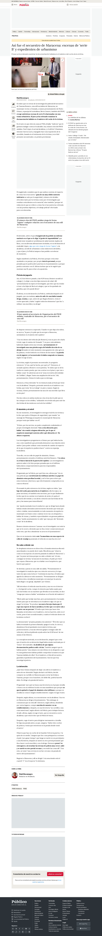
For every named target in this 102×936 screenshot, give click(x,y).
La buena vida (52, 905)
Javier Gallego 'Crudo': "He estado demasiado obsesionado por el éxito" (78, 138)
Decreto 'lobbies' (39, 1)
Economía (80, 31)
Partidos (55, 36)
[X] (22, 928)
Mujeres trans (55, 1)
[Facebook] (19, 928)
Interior (76, 36)
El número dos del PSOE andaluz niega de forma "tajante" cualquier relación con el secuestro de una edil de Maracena (40, 222)
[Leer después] (13, 118)
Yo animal (51, 915)
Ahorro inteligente (53, 911)
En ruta (50, 913)
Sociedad (37, 909)
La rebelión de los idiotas (77, 117)
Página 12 (65, 919)
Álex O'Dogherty (68, 1)
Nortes (64, 909)
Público (19, 902)
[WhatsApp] (26, 932)
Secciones (38, 901)
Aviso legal (65, 925)
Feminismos (44, 31)
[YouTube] (13, 932)
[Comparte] (13, 104)
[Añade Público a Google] (13, 928)
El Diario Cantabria (67, 905)
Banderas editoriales (83, 909)
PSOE (25, 788)
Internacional (35, 31)
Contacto (78, 915)
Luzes (64, 917)
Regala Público (17, 917)
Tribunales (69, 36)
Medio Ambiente (53, 31)
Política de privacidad (68, 929)
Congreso (62, 36)
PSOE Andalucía (17, 788)
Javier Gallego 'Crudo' (78, 1)
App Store (84, 928)
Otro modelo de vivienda (55, 925)
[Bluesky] (26, 928)
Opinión (20, 31)
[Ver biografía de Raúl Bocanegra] (15, 775)
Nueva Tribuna (66, 911)
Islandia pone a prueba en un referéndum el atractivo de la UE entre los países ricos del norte (79, 158)
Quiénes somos (80, 903)
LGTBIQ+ (33, 1)
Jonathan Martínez (75, 119)
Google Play (84, 923)
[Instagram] (29, 928)
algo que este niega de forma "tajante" (43, 246)
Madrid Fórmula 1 (48, 1)
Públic (36, 923)
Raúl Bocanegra (23, 98)
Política (14, 31)
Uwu (50, 907)
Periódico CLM (66, 907)
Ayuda (15, 921)
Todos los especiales (54, 931)
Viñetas (36, 927)
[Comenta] (13, 111)
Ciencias (74, 31)
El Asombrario (66, 913)
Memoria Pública (84, 36)
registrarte (41, 882)
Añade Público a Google (57, 94)
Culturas (68, 31)
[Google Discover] (16, 928)
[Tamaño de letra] (13, 126)
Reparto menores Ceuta (24, 1)
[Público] (24, 5)
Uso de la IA (81, 913)
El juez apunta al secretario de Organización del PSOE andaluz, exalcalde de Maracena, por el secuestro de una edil (39, 316)
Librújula (65, 915)
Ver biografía (59, 775)
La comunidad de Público (21, 919)
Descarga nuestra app (83, 919)
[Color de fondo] (13, 134)
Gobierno (49, 36)
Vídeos (36, 925)
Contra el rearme (53, 927)
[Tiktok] (16, 932)
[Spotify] (22, 932)
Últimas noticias (39, 929)
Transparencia (80, 905)
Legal (64, 922)
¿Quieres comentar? (55, 874)
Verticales (52, 901)
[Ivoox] (29, 932)
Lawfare (51, 923)
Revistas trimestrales (55, 920)
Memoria (61, 31)
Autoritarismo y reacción (55, 929)
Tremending (27, 31)
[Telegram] (19, 932)
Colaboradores (67, 901)
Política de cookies (67, 927)
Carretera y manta (53, 917)
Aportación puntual (19, 915)
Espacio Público (67, 903)
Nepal (85, 1)
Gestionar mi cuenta (19, 910)
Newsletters (17, 912)
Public (87, 31)
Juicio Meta (61, 1)
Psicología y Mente (53, 909)
